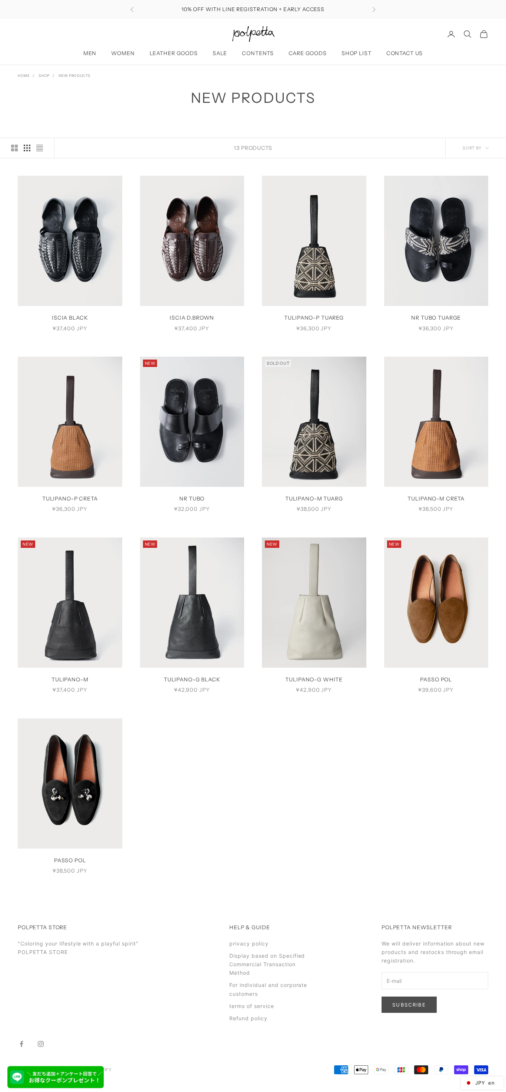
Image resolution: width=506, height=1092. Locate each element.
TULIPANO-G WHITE (314, 679)
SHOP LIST (357, 53)
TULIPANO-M (70, 679)
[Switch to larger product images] (14, 148)
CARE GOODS (308, 53)
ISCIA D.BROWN (192, 317)
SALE (220, 53)
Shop (44, 75)
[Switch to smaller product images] (27, 148)
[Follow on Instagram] (40, 1044)
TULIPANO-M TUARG (314, 498)
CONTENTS (258, 53)
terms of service (251, 1006)
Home (24, 75)
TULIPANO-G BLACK (192, 679)
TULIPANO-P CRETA (70, 498)
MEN (90, 53)
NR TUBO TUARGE (436, 317)
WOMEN (122, 53)
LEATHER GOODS (174, 53)
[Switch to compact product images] (39, 148)
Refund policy (248, 1018)
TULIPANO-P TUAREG (314, 317)
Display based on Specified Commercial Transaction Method (267, 964)
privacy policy (249, 943)
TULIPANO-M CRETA (436, 498)
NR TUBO (191, 498)
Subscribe (409, 1005)
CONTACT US (404, 53)
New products (74, 75)
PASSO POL (436, 679)
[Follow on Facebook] (21, 1044)
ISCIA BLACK (70, 317)
